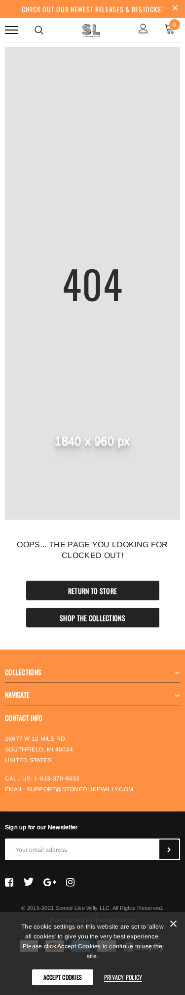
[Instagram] (70, 881)
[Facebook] (9, 881)
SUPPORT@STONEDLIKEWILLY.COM (80, 789)
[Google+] (49, 881)
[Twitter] (28, 881)
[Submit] (169, 849)
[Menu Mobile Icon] (11, 30)
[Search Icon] (39, 30)
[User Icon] (143, 30)
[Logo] (91, 29)
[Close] (173, 925)
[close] (175, 9)
